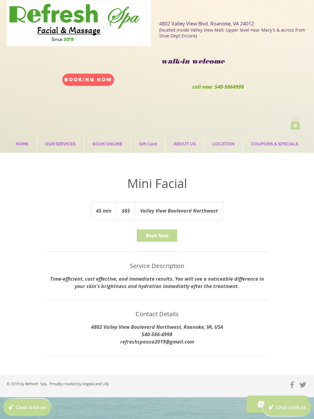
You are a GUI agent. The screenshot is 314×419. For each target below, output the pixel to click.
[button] (295, 123)
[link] (157, 235)
